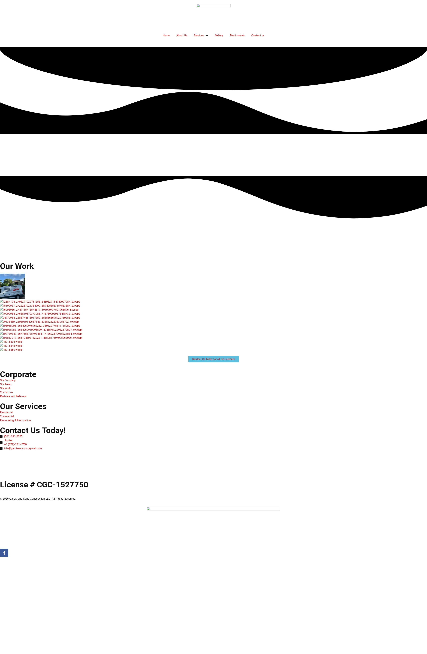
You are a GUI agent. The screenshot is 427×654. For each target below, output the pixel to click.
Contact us (257, 35)
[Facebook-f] (4, 553)
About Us (181, 35)
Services (199, 35)
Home (166, 35)
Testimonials (237, 35)
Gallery (219, 35)
